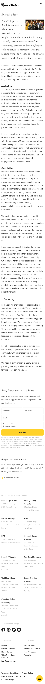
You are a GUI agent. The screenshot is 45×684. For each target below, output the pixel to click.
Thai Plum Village (8, 578)
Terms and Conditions (9, 673)
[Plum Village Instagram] (9, 630)
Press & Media (7, 676)
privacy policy (25, 445)
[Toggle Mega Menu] (39, 678)
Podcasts (27, 655)
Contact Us (20, 676)
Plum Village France (9, 500)
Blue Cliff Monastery (9, 557)
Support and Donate (11, 477)
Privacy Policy (27, 673)
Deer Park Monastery (32, 557)
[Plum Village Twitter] (14, 630)
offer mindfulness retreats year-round (20, 49)
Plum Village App (31, 652)
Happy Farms (6, 652)
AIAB (26, 518)
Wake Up (5, 645)
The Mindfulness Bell (32, 648)
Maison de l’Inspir (8, 518)
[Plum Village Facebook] (3, 630)
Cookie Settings (7, 680)
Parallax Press (29, 645)
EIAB (3, 536)
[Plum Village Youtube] (19, 630)
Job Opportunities (8, 661)
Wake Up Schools (8, 648)
